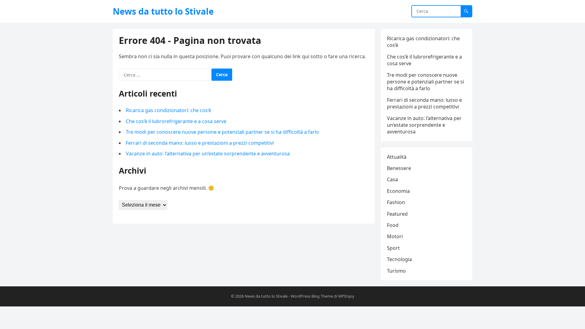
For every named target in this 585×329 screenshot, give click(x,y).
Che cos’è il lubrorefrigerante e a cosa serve (176, 121)
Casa (392, 179)
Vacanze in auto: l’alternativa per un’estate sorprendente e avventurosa (208, 153)
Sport (393, 248)
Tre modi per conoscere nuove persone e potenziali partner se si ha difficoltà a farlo (222, 132)
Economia (398, 191)
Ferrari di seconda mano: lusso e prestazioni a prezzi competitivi (200, 143)
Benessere (399, 168)
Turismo (396, 270)
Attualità (396, 157)
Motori (395, 236)
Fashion (396, 202)
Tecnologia (399, 259)
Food (393, 225)
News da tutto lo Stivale (163, 11)
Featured (397, 213)
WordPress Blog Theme (312, 296)
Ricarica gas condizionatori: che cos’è (168, 110)
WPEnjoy (346, 296)
